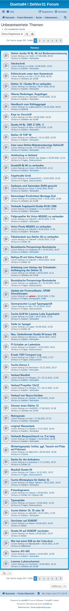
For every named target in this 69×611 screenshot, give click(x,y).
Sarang (32, 86)
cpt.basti (33, 97)
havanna (33, 462)
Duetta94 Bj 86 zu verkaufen (27, 165)
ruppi (31, 327)
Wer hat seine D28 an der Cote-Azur (32, 541)
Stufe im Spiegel (21, 324)
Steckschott (18, 63)
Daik (31, 316)
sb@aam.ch (34, 249)
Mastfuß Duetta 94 (21, 469)
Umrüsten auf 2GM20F (24, 520)
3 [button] (43, 40)
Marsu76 (33, 452)
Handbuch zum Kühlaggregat (28, 104)
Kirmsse (33, 337)
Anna (31, 523)
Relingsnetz (18, 415)
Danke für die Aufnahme (25, 459)
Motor (24, 525)
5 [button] (52, 40)
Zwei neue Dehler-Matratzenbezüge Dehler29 (37, 145)
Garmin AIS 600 (20, 551)
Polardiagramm (20, 490)
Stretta (32, 273)
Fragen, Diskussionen (31, 160)
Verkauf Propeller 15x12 (25, 385)
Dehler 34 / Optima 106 (32, 495)
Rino (31, 127)
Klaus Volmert (35, 482)
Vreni (31, 56)
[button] (61, 40)
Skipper (32, 439)
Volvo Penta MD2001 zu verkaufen (31, 226)
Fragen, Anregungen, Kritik (33, 298)
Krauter (32, 347)
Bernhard (33, 367)
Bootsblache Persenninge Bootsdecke (33, 247)
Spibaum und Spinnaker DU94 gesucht (34, 185)
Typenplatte (18, 500)
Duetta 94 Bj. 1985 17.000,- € (27, 124)
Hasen (32, 493)
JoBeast (33, 137)
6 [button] (56, 40)
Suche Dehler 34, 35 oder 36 (27, 510)
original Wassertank (22, 426)
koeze (32, 503)
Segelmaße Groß (21, 175)
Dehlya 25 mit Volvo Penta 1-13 (29, 257)
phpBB (24, 600)
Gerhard (33, 564)
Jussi (31, 188)
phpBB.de (47, 604)
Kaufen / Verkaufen (30, 58)
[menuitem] (10, 11)
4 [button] (48, 40)
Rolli (31, 66)
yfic (30, 148)
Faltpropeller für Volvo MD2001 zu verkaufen (37, 216)
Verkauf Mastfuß (20, 375)
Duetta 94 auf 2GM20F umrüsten (30, 530)
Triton (31, 357)
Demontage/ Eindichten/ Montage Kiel (33, 196)
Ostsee (24, 454)
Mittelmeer (26, 546)
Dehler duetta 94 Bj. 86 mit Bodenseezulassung (39, 53)
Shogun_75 (34, 378)
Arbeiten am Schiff (29, 79)
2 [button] (39, 40)
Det (30, 76)
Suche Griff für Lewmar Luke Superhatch (35, 314)
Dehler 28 (25, 242)
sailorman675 (35, 107)
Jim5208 (33, 408)
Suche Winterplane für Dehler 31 (30, 479)
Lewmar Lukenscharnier (25, 561)
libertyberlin (34, 544)
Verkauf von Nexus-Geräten (27, 395)
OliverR (32, 219)
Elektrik (24, 109)
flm (30, 117)
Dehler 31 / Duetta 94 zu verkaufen (31, 84)
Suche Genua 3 (20, 364)
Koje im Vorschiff (21, 114)
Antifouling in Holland (24, 155)
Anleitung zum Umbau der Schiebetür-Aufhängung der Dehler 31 (34, 269)
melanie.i (33, 209)
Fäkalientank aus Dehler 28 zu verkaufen (35, 236)
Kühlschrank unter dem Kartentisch (32, 73)
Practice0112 (35, 178)
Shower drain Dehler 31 (25, 405)
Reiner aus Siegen (37, 158)
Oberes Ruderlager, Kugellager (29, 94)
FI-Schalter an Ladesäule (25, 344)
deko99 (32, 513)
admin (32, 296)
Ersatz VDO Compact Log (26, 354)
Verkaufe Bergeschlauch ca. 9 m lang (33, 436)
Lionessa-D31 (35, 199)
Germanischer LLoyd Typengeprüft (31, 303)
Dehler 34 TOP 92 (21, 134)
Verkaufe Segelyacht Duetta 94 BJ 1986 (34, 206)
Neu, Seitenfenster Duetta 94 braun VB (33, 334)
